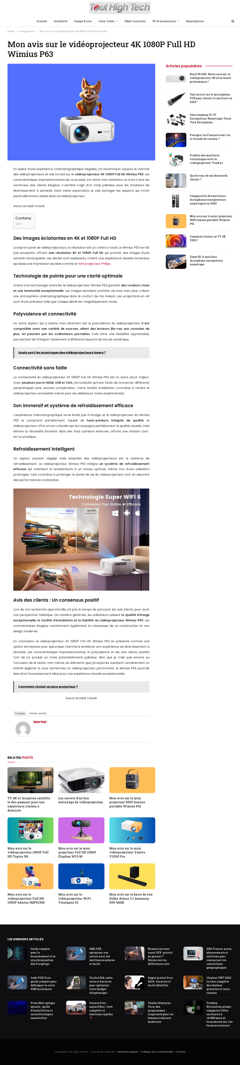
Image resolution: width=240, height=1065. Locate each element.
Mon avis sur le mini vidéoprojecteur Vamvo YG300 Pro (127, 852)
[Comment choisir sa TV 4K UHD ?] (176, 241)
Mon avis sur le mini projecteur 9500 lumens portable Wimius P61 (127, 802)
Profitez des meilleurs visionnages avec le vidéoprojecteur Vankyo (206, 159)
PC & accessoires (164, 21)
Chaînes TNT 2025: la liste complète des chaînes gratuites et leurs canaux (219, 985)
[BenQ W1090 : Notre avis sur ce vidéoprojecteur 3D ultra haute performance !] (176, 79)
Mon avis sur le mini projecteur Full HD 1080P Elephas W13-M (77, 852)
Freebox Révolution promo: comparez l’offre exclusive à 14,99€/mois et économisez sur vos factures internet (219, 1014)
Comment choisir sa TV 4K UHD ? (208, 238)
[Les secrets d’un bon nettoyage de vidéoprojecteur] (81, 780)
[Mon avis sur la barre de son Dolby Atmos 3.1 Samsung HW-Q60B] (132, 876)
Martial (40, 721)
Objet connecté (135, 21)
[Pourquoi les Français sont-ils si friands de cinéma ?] (176, 140)
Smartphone (195, 21)
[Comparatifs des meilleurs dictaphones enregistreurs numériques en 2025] (176, 201)
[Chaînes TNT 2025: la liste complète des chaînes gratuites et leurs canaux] (193, 982)
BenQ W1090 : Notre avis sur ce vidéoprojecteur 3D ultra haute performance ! (210, 77)
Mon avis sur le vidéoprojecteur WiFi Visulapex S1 (74, 898)
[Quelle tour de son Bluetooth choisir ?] (176, 180)
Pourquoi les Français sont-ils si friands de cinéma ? (210, 137)
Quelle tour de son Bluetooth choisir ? (209, 177)
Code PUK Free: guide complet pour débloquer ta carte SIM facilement (44, 983)
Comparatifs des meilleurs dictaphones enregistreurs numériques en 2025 (208, 199)
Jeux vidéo (106, 21)
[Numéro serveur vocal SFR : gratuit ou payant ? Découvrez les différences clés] (134, 953)
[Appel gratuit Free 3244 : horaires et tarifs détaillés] (134, 982)
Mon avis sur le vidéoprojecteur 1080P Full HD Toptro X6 (28, 852)
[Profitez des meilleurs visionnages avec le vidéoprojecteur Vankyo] (176, 160)
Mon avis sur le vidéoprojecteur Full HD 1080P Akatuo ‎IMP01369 (26, 898)
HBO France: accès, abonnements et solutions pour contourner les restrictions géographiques (219, 958)
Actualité (60, 21)
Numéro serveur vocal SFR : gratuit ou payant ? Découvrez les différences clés (160, 956)
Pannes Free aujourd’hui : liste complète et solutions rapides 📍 (101, 1010)
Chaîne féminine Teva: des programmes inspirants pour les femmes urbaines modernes (160, 1012)
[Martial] (23, 735)
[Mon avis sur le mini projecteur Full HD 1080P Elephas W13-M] (81, 830)
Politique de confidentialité (157, 1052)
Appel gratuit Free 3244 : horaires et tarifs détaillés (160, 981)
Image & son (83, 21)
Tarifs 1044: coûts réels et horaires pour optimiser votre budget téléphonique (100, 985)
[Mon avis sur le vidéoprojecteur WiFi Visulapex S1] (81, 876)
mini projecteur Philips (94, 264)
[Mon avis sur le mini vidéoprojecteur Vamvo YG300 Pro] (132, 830)
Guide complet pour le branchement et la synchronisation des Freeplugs (43, 956)
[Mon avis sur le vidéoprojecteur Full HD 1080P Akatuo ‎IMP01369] (30, 876)
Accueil (41, 21)
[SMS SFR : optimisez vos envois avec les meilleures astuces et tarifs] (76, 953)
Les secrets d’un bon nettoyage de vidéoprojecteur (80, 800)
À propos (20, 713)
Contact (180, 1052)
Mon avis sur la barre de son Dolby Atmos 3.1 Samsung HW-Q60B (131, 898)
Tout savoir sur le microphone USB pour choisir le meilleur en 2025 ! (211, 98)
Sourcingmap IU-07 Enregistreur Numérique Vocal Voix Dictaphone (210, 118)
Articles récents (37, 713)
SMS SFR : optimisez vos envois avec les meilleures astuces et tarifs (102, 956)
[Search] (232, 21)
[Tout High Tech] (120, 8)
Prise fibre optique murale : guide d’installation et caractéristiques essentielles (43, 1010)
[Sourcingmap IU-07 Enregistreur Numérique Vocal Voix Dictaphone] (176, 120)
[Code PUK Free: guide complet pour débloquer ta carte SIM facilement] (17, 982)
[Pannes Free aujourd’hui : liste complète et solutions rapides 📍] (76, 1007)
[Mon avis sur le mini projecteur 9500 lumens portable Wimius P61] (132, 780)
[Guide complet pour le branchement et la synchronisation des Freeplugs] (17, 953)
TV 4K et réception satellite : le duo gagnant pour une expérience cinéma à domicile (30, 804)
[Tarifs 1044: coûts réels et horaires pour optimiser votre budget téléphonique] (76, 982)
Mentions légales (128, 1052)
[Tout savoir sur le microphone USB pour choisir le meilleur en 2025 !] (176, 99)
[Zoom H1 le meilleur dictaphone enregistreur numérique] (176, 262)
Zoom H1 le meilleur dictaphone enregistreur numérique (206, 260)
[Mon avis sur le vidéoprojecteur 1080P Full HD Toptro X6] (30, 830)
